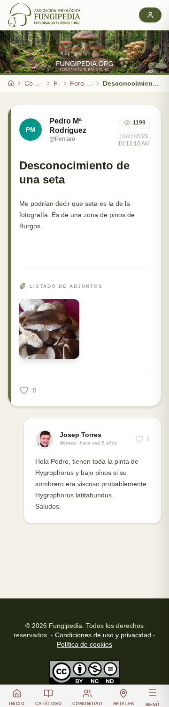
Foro (57, 83)
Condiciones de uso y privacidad (103, 635)
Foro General (81, 83)
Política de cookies (84, 644)
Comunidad (33, 83)
